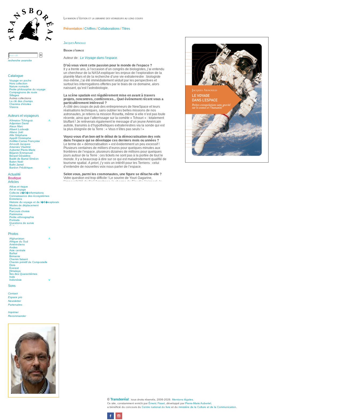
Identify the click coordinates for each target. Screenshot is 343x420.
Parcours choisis (19, 211)
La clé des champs (21, 101)
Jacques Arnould (75, 43)
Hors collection (18, 83)
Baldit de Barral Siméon (24, 158)
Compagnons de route (23, 92)
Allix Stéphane (18, 135)
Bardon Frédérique (21, 167)
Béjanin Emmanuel (21, 152)
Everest (14, 268)
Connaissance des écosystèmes (29, 195)
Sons (12, 286)
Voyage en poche (20, 80)
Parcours (14, 208)
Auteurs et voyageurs (23, 116)
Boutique (14, 178)
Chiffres (90, 29)
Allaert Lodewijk (19, 129)
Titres (126, 29)
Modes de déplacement (24, 205)
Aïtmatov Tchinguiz (21, 120)
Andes (13, 247)
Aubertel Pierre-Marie (22, 149)
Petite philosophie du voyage (27, 89)
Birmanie (14, 256)
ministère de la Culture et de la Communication (207, 407)
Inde (12, 276)
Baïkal (13, 253)
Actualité (14, 174)
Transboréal (119, 399)
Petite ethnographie (21, 217)
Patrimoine (16, 214)
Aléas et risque (18, 186)
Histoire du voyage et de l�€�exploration (35, 202)
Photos (13, 234)
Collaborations (109, 29)
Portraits (14, 220)
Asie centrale (17, 250)
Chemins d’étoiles (20, 104)
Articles (13, 182)
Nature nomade (19, 86)
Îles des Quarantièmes (23, 273)
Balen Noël (16, 161)
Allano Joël (16, 132)
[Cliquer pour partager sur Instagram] (118, 418)
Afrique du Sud (18, 241)
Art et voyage (17, 189)
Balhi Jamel (16, 164)
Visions (13, 107)
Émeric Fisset (156, 403)
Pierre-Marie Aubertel (198, 403)
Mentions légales (182, 399)
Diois (12, 265)
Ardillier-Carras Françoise (24, 141)
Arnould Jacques (19, 143)
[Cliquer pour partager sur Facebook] (110, 418)
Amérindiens (17, 244)
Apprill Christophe (20, 138)
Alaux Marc (16, 126)
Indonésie (15, 279)
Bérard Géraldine (20, 155)
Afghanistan (16, 238)
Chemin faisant (18, 259)
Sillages (14, 95)
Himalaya (15, 270)
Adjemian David (19, 123)
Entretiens (15, 198)
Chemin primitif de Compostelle (28, 262)
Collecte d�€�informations (26, 192)
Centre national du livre (156, 407)
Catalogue (15, 76)
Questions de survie (21, 223)
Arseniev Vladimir (20, 146)
